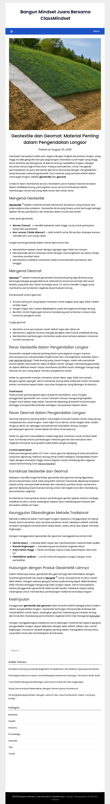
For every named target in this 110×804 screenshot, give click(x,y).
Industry (12, 727)
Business (13, 714)
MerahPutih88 (15, 766)
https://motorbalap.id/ (20, 780)
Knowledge (14, 734)
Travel (11, 753)
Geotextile (15, 204)
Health (11, 721)
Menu (96, 31)
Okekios (12, 783)
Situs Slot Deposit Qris (20, 769)
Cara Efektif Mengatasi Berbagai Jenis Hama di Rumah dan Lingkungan (46, 681)
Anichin (12, 776)
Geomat (14, 277)
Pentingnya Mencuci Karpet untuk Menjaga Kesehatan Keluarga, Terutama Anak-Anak (54, 675)
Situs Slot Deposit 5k (19, 773)
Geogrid (50, 578)
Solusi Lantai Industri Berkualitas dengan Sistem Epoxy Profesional (43, 688)
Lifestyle (12, 740)
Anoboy (12, 762)
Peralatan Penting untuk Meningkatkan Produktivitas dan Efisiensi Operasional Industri (53, 669)
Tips (10, 747)
